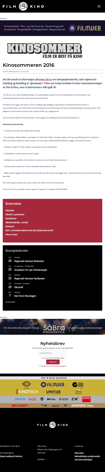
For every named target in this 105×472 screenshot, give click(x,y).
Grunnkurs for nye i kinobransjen (30, 269)
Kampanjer (9, 210)
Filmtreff (18, 287)
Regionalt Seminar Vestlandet (29, 278)
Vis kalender (10, 302)
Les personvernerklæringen (53, 358)
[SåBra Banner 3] (52, 326)
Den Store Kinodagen (25, 295)
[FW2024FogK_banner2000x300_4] (52, 28)
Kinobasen (9, 226)
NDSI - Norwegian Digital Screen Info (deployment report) (29, 230)
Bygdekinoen (10, 218)
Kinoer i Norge (11, 234)
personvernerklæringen (56, 366)
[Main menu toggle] (99, 6)
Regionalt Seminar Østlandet (29, 261)
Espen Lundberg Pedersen (11, 456)
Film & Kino (79, 453)
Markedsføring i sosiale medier (87, 456)
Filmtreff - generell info (14, 214)
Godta (53, 366)
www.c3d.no (45, 79)
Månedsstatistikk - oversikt (16, 222)
